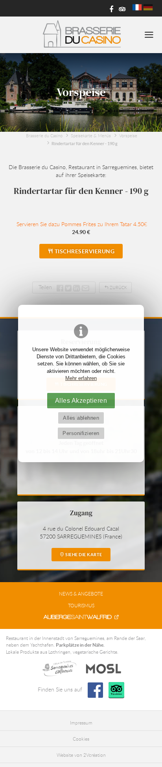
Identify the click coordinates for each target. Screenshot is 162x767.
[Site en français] (137, 7)
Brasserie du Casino (44, 135)
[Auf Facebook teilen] (60, 287)
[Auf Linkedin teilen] (76, 287)
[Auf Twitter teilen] (69, 287)
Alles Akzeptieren (81, 400)
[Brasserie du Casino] (81, 35)
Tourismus (81, 605)
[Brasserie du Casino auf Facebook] (109, 8)
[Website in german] (148, 7)
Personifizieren (81, 433)
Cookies (81, 739)
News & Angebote (81, 593)
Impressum (81, 722)
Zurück (118, 287)
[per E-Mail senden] (85, 287)
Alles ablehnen (81, 418)
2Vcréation (94, 755)
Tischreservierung (83, 251)
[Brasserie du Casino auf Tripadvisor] (121, 8)
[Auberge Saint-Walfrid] (81, 617)
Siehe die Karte (83, 554)
